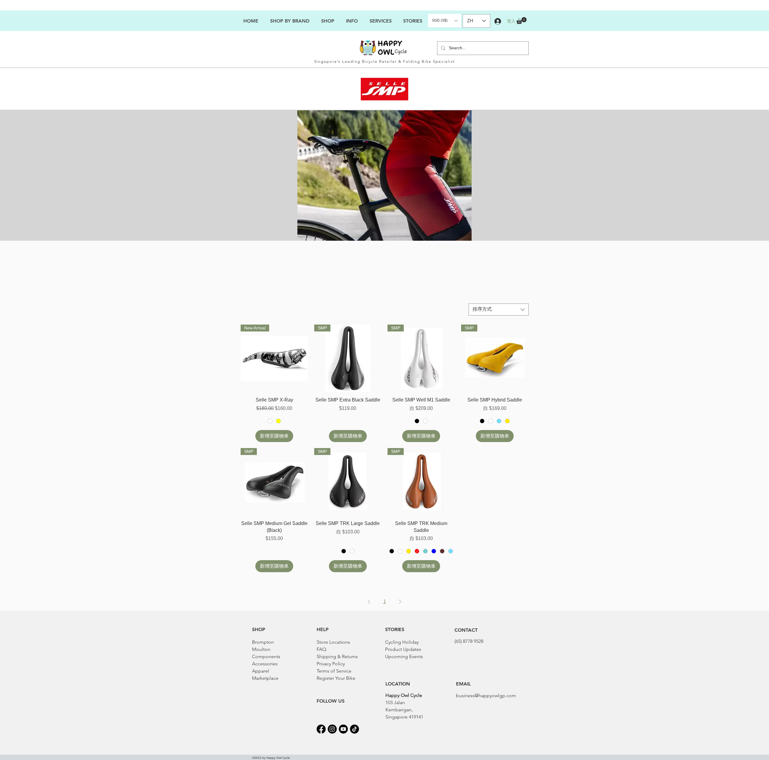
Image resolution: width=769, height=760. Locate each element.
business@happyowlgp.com (486, 695)
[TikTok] (354, 729)
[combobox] (499, 310)
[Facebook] (321, 729)
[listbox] (444, 20)
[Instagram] (332, 729)
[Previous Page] (368, 602)
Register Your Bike (336, 678)
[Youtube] (343, 729)
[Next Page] (400, 602)
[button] (351, 21)
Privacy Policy (331, 664)
